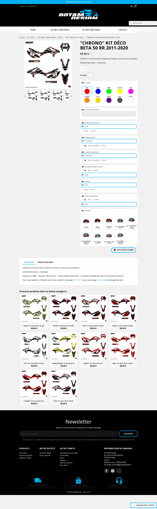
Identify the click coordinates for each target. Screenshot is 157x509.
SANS (86, 126)
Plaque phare (90, 137)
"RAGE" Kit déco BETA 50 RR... (123, 326)
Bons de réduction (66, 463)
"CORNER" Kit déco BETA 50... (34, 401)
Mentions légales (45, 453)
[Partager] (90, 75)
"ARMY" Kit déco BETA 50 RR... (34, 326)
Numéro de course (92, 123)
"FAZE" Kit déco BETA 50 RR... (63, 401)
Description (29, 262)
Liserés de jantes (91, 196)
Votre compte (67, 448)
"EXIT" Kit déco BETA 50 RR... (34, 363)
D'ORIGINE (88, 141)
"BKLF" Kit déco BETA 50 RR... (123, 363)
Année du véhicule (92, 110)
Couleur (88, 83)
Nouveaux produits (25, 455)
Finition (88, 211)
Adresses (63, 460)
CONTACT (77, 280)
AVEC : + (90, 131)
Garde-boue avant (92, 152)
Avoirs (62, 458)
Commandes (64, 455)
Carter (87, 181)
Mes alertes (64, 465)
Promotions (23, 453)
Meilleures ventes (25, 458)
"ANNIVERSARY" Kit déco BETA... (64, 363)
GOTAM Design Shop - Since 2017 (78, 492)
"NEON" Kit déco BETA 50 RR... (64, 326)
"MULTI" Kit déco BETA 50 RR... (93, 326)
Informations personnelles (69, 453)
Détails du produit (45, 262)
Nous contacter (45, 455)
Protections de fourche (94, 167)
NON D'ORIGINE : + (97, 146)
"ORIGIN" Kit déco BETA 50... (93, 363)
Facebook (101, 280)
